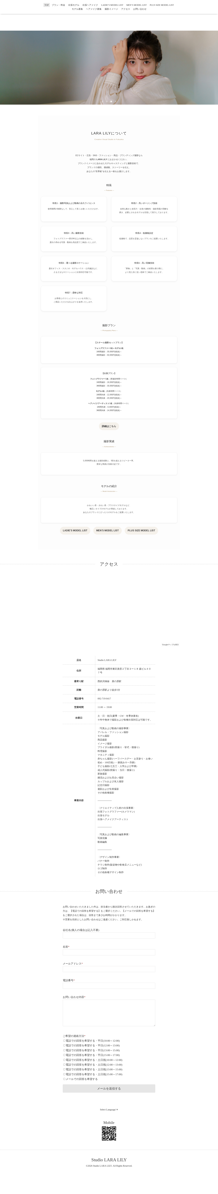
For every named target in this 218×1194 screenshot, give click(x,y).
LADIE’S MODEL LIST (112, 5)
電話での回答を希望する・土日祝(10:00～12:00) (94, 1059)
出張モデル (73, 5)
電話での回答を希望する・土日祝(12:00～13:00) (94, 1064)
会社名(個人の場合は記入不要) (81, 930)
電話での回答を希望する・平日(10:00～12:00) (93, 1040)
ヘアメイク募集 (94, 9)
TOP (46, 5)
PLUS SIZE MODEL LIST (162, 5)
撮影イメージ (111, 9)
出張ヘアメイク (90, 5)
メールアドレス (73, 963)
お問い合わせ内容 (74, 997)
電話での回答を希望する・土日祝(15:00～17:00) (94, 1074)
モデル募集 (77, 9)
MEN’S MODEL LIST (136, 5)
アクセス (125, 9)
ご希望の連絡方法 (74, 1036)
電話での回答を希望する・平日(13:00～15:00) (93, 1050)
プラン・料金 (58, 5)
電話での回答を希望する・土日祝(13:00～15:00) (94, 1069)
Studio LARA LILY (109, 1159)
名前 (66, 946)
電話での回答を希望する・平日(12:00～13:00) (93, 1045)
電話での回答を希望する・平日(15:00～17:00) (93, 1055)
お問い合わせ (140, 9)
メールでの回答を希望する (82, 1079)
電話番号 (69, 980)
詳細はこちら (109, 426)
